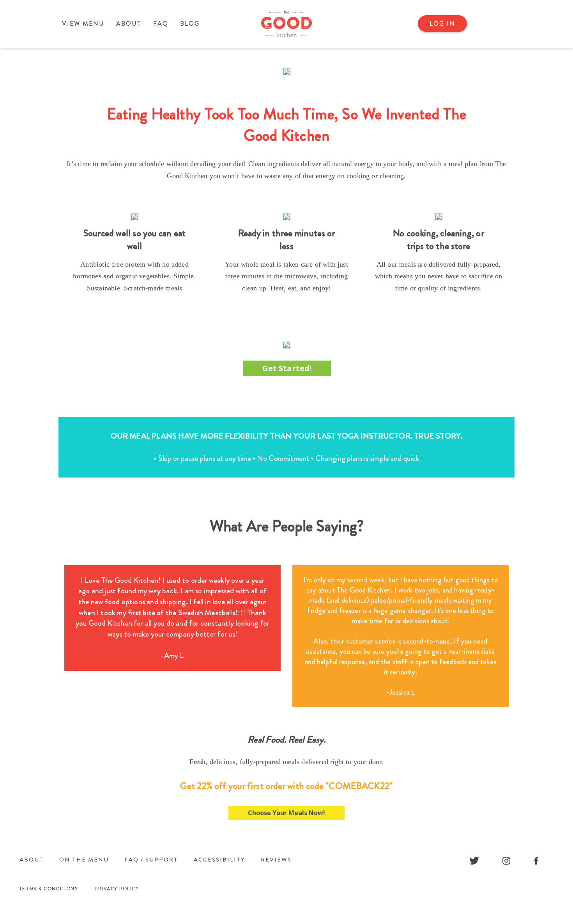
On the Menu (84, 859)
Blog (190, 23)
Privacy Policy (117, 888)
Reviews (276, 859)
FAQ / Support (151, 859)
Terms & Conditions (48, 888)
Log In (442, 23)
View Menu (83, 23)
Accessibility (219, 859)
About (128, 23)
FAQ (160, 23)
